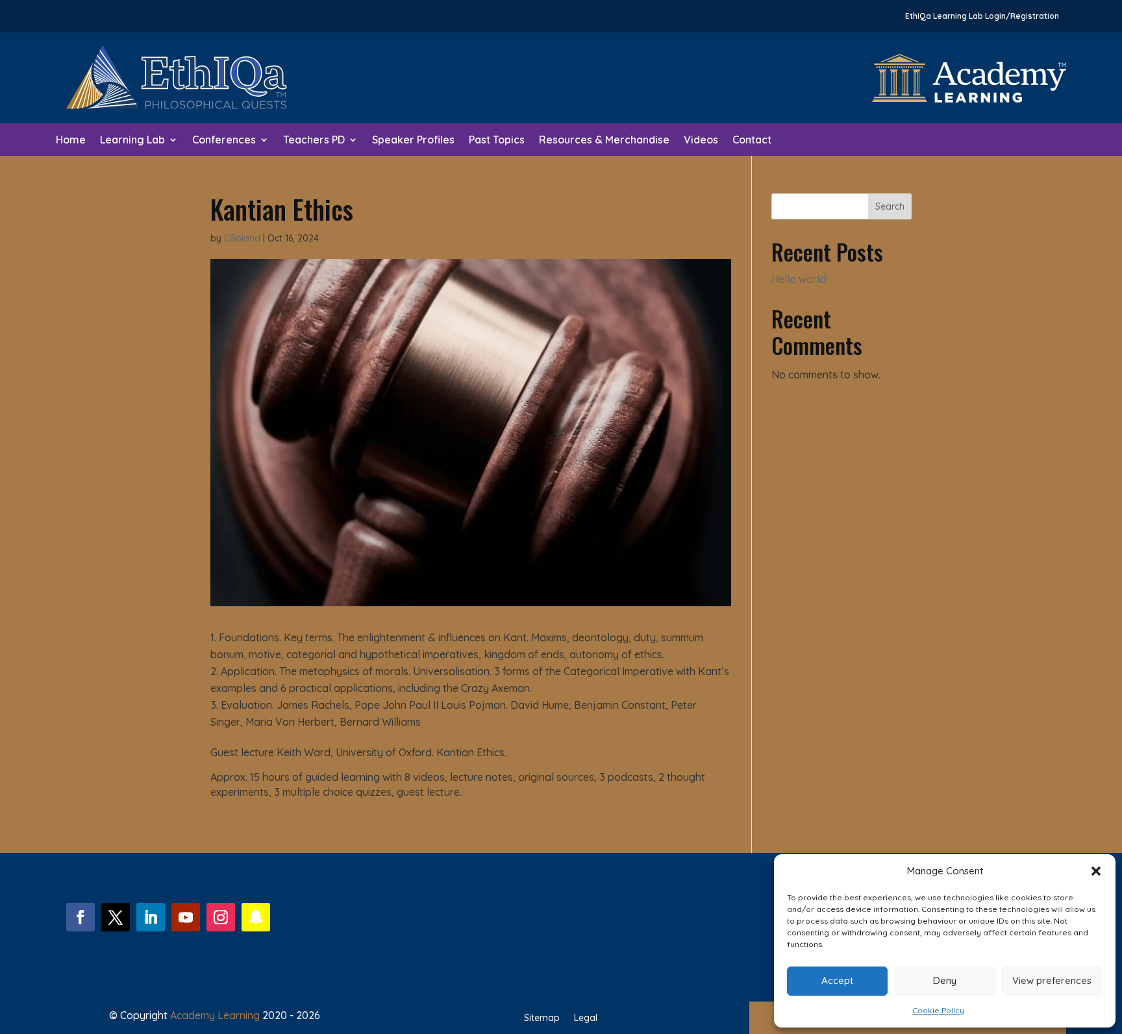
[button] (1096, 871)
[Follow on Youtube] (185, 917)
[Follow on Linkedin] (150, 917)
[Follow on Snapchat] (256, 917)
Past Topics (497, 140)
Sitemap (542, 1018)
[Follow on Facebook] (80, 917)
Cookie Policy (938, 1010)
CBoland (242, 238)
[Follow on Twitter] (115, 917)
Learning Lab (132, 140)
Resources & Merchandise (604, 140)
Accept (837, 980)
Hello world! (799, 279)
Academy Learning (215, 1015)
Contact (751, 140)
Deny (944, 980)
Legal (585, 1018)
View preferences (1051, 980)
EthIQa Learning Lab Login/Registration (982, 16)
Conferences (224, 140)
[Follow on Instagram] (220, 917)
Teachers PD (314, 140)
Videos (701, 140)
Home (71, 140)
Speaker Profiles (413, 140)
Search (889, 206)
